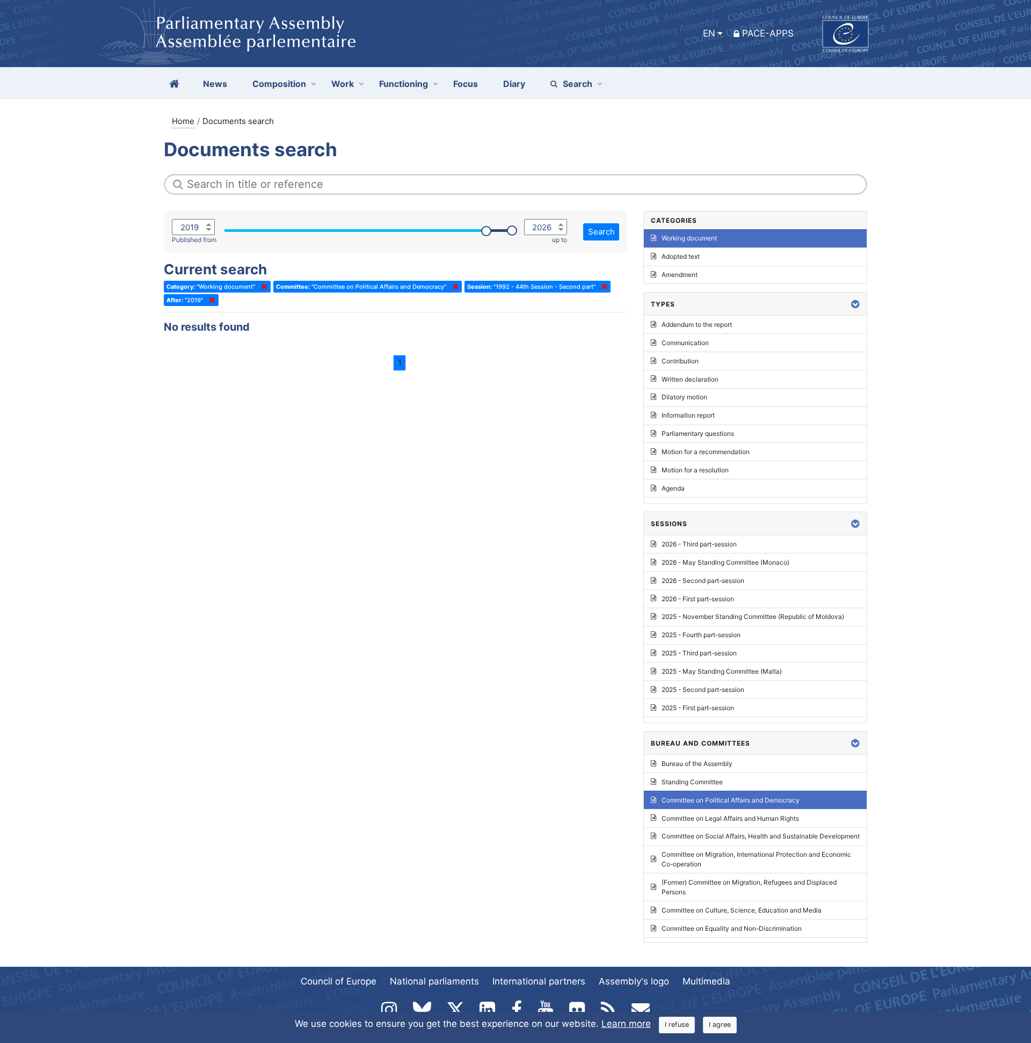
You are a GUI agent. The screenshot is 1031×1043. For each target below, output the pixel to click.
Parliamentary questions (698, 433)
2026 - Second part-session (703, 581)
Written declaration (690, 379)
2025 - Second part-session (703, 689)
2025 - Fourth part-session (701, 635)
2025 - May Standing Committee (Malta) (722, 671)
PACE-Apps (768, 33)
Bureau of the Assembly (697, 764)
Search (577, 83)
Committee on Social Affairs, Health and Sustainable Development (761, 836)
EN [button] (709, 33)
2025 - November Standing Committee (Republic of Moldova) (753, 616)
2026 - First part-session (698, 599)
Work (342, 83)
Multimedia (706, 981)
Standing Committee (692, 782)
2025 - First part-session (698, 708)
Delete (262, 286)
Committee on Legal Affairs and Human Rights (730, 818)
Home (183, 121)
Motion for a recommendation (706, 452)
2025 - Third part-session (699, 653)
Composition (279, 83)
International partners (538, 981)
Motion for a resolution (695, 470)
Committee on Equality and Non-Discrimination (732, 928)
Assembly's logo (634, 981)
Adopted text (681, 256)
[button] (855, 304)
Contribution (680, 361)
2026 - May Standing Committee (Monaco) (725, 562)
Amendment (680, 275)
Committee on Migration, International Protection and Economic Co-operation (756, 859)
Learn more (626, 1023)
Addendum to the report (697, 324)
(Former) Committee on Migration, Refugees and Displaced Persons (749, 887)
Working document (689, 238)
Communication (685, 343)
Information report (688, 415)
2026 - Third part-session (699, 544)
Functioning (403, 83)
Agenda (673, 488)
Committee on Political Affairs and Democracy (731, 800)
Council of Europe (338, 981)
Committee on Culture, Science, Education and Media (742, 910)
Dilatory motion (684, 397)
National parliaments (434, 981)
